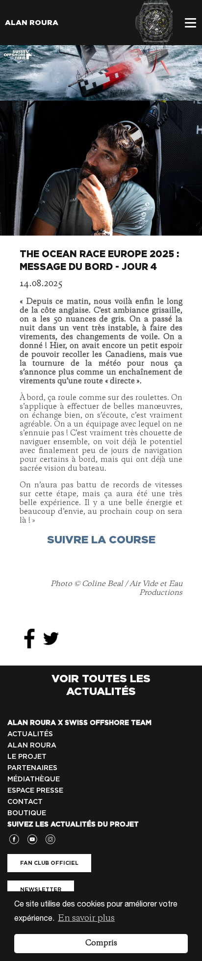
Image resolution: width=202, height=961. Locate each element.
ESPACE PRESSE (35, 790)
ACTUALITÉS (30, 734)
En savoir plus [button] (86, 918)
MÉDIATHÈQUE (33, 779)
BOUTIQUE (26, 813)
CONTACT (25, 801)
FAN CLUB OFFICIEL (49, 862)
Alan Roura (31, 22)
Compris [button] (101, 943)
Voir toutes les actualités (101, 684)
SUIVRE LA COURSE (101, 539)
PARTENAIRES (32, 768)
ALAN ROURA (31, 745)
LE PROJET (27, 756)
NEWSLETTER (40, 889)
